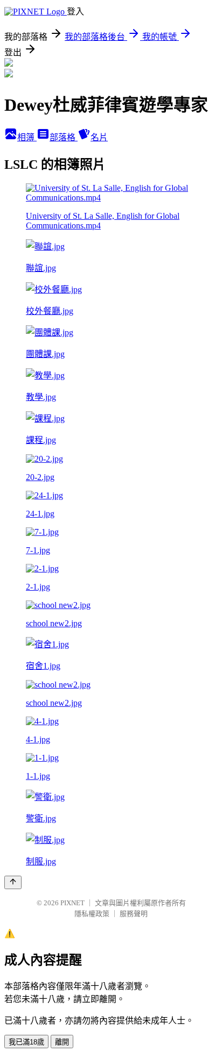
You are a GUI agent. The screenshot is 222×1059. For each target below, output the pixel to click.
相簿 (27, 137)
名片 (99, 137)
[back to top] (13, 882)
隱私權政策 (91, 914)
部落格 (64, 137)
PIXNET (72, 903)
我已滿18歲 (26, 1042)
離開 (62, 1042)
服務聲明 (134, 914)
